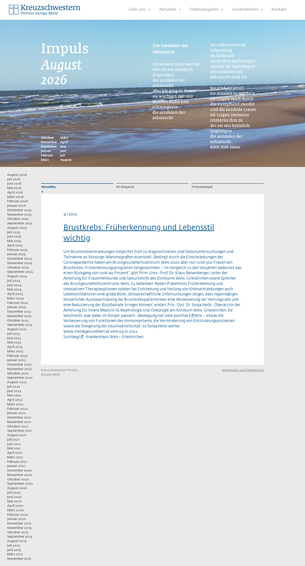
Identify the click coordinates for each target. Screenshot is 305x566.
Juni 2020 (14, 497)
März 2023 (15, 351)
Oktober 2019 (17, 532)
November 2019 (19, 528)
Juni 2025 (14, 236)
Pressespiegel (202, 187)
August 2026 (17, 175)
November (49, 142)
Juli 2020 (14, 492)
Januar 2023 (16, 360)
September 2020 (20, 483)
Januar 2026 (16, 205)
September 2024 (20, 272)
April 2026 (15, 192)
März (45, 160)
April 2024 (15, 294)
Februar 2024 (17, 303)
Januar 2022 (16, 413)
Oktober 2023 (17, 320)
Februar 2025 (17, 250)
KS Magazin (125, 187)
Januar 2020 (16, 519)
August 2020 (17, 488)
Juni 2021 (14, 444)
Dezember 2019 (19, 523)
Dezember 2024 (19, 258)
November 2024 (19, 263)
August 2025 (17, 227)
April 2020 (15, 505)
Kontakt (279, 10)
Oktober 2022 (18, 373)
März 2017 (15, 554)
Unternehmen (245, 10)
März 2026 (15, 197)
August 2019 (17, 541)
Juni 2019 (14, 550)
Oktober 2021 (17, 426)
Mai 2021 (14, 448)
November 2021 (19, 422)
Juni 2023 (14, 338)
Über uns (137, 10)
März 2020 (15, 510)
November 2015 (19, 558)
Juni (63, 151)
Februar (47, 155)
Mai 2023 (14, 342)
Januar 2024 (16, 307)
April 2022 (15, 400)
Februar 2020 (17, 514)
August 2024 (17, 276)
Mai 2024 (14, 289)
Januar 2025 (16, 254)
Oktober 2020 (18, 479)
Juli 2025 (13, 232)
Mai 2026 (14, 188)
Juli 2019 (13, 545)
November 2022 (19, 369)
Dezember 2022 (19, 364)
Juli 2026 (13, 179)
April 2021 (14, 452)
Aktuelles (167, 10)
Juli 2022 (13, 386)
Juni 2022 (14, 391)
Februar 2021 (17, 461)
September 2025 (20, 223)
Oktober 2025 (18, 219)
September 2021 (19, 430)
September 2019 (19, 536)
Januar (46, 151)
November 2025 (19, 214)
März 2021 (15, 457)
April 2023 (15, 347)
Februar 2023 (17, 356)
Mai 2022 (14, 395)
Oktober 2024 (18, 267)
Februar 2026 (17, 201)
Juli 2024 (14, 280)
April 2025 (15, 245)
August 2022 (17, 382)
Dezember (49, 146)
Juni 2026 (14, 183)
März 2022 (15, 404)
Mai (63, 146)
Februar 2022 (17, 408)
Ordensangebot (204, 10)
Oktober (47, 137)
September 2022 (20, 377)
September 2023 (19, 324)
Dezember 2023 (19, 311)
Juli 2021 (13, 439)
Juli (62, 155)
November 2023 (19, 316)
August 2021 (16, 435)
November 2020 (19, 475)
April (64, 142)
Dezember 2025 (19, 210)
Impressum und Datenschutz (243, 370)
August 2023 (17, 329)
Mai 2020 (14, 501)
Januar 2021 (16, 466)
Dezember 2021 (19, 417)
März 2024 (15, 298)
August (66, 160)
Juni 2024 (14, 285)
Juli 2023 (13, 333)
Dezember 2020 (19, 470)
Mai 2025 (14, 241)
